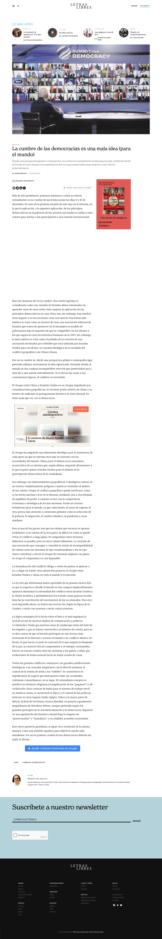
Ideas (132, 29)
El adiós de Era (66, 33)
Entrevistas (53, 886)
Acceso (114, 886)
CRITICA (21, 903)
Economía (21, 892)
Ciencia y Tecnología (25, 895)
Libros (20, 909)
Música (20, 912)
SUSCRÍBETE (144, 6)
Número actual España (88, 900)
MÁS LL (115, 883)
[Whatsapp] (24, 188)
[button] (13, 6)
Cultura (62, 29)
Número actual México (88, 897)
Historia (52, 906)
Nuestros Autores (118, 897)
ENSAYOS (53, 903)
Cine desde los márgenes (113, 217)
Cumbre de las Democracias (34, 762)
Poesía (52, 895)
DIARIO (20, 883)
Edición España (105, 222)
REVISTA (84, 895)
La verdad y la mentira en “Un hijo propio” (32, 34)
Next (128, 204)
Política (15, 144)
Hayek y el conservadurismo (138, 33)
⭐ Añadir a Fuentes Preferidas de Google (52, 748)
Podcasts (84, 889)
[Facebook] (13, 188)
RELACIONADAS (44, 793)
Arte (19, 915)
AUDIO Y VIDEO (86, 883)
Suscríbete (104, 225)
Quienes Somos (117, 895)
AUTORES (113, 793)
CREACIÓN (53, 892)
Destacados (85, 903)
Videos (83, 886)
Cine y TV (27, 29)
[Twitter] (17, 188)
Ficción (52, 897)
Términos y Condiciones (80, 932)
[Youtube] (121, 905)
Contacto (115, 900)
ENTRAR (134, 6)
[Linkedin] (20, 188)
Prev (99, 204)
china (16, 762)
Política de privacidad (96, 932)
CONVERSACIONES (56, 883)
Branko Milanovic (38, 779)
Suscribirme (116, 889)
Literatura (99, 29)
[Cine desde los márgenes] (113, 201)
